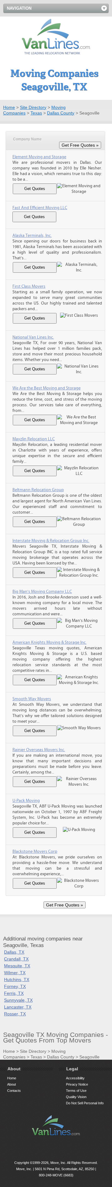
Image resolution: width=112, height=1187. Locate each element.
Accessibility (75, 1078)
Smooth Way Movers (31, 698)
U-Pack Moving (26, 800)
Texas (36, 112)
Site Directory (33, 107)
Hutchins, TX (16, 979)
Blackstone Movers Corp (34, 851)
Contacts (14, 1090)
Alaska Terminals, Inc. (32, 235)
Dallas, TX (14, 952)
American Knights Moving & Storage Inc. (49, 642)
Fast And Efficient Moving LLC (39, 207)
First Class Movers (28, 286)
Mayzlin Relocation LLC (33, 439)
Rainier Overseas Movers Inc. (38, 749)
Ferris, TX (14, 993)
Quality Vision (76, 1097)
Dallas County (60, 112)
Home (9, 107)
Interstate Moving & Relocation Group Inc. (50, 540)
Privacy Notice (77, 1084)
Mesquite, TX (17, 965)
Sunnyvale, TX (18, 1000)
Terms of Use (76, 1090)
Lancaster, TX (17, 1006)
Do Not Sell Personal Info (85, 1103)
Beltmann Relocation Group (38, 489)
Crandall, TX (16, 958)
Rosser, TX (15, 1013)
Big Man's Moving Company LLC (42, 591)
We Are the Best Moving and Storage (46, 388)
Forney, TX (15, 986)
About (11, 1084)
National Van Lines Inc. (33, 337)
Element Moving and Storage (39, 156)
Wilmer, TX (15, 972)
